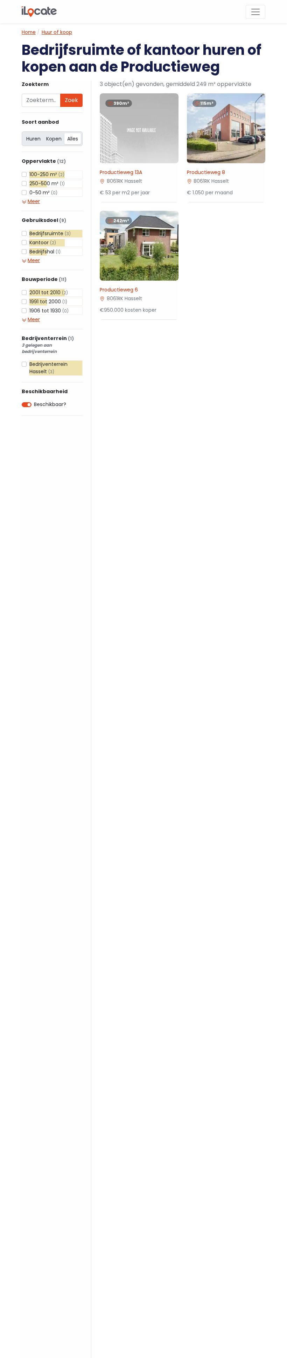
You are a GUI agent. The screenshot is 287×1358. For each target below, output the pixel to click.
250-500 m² (47, 183)
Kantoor (42, 242)
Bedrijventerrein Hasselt (48, 368)
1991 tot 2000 (48, 301)
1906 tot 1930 (49, 310)
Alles (72, 138)
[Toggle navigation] (255, 12)
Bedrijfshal (45, 251)
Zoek (71, 100)
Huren (33, 138)
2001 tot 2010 (48, 292)
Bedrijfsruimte (50, 233)
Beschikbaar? (50, 404)
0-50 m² (43, 192)
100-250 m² (46, 174)
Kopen (54, 138)
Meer (34, 201)
